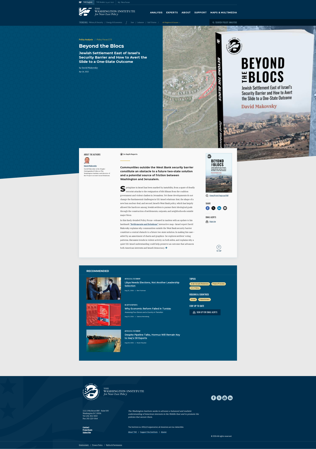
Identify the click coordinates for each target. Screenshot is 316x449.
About (186, 12)
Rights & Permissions (114, 445)
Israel (193, 299)
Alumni (164, 432)
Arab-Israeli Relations (200, 284)
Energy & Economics (114, 22)
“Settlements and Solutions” (144, 224)
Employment (84, 445)
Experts (172, 12)
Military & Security (96, 22)
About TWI (132, 432)
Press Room (87, 430)
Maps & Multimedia (223, 12)
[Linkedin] (219, 208)
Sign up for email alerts (206, 312)
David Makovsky (90, 68)
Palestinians (204, 299)
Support (200, 12)
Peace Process (219, 284)
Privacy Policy (97, 445)
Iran (132, 22)
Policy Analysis (86, 39)
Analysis (156, 12)
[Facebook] (208, 208)
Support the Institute (149, 432)
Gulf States (152, 22)
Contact (86, 427)
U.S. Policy (195, 288)
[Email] (225, 208)
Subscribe (87, 432)
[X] (213, 208)
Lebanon (140, 22)
